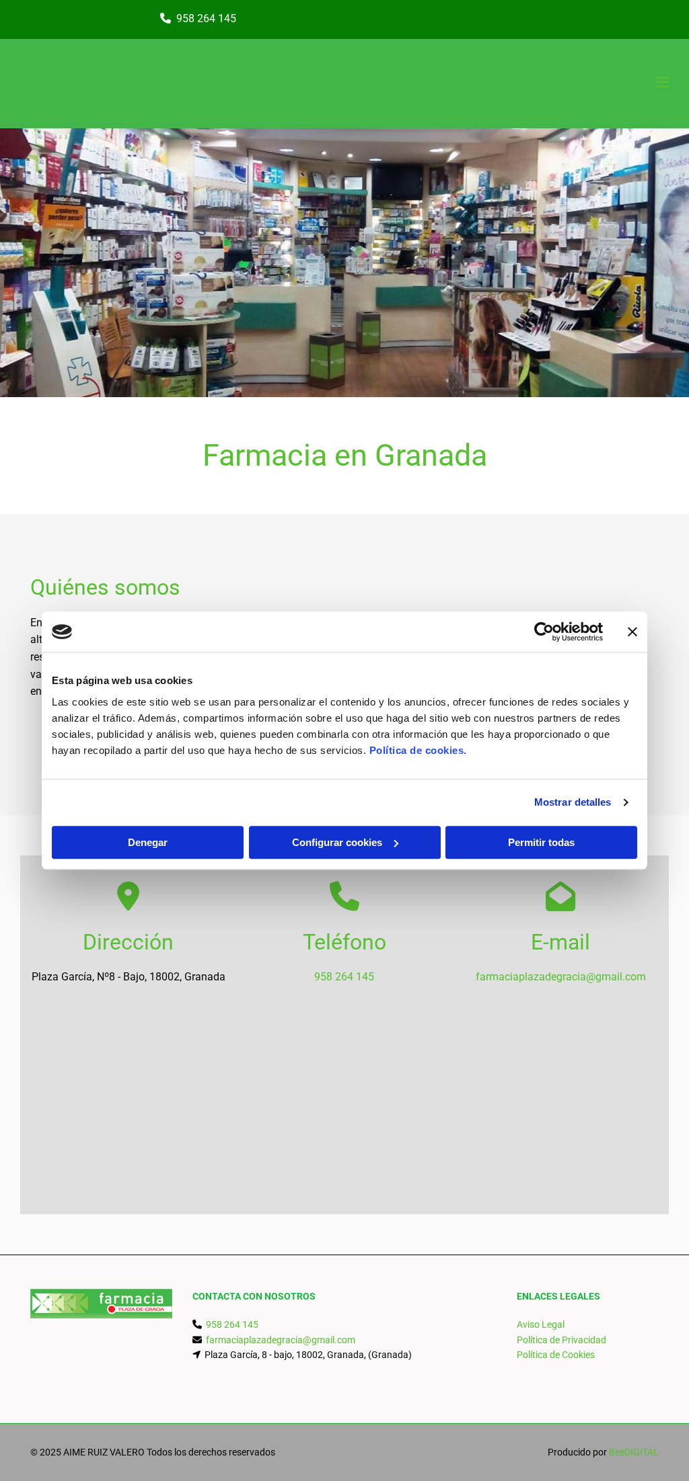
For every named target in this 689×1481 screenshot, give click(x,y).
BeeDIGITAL (634, 1452)
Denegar (148, 842)
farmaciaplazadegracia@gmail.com (561, 976)
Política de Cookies (556, 1354)
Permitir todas (541, 842)
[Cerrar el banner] (632, 631)
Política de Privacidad (561, 1340)
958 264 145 (206, 18)
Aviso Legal (541, 1324)
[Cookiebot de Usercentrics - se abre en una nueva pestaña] (544, 632)
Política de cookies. (418, 750)
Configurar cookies (337, 842)
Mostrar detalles (573, 802)
